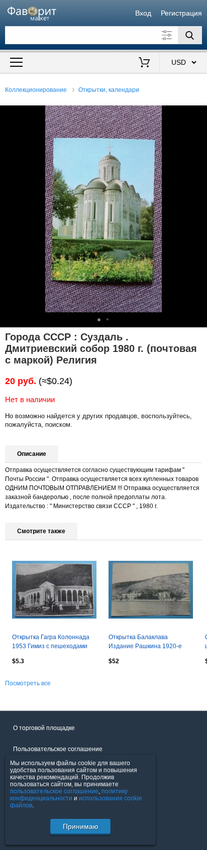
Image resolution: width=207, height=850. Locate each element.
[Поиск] (190, 35)
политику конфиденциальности (69, 795)
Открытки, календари (108, 89)
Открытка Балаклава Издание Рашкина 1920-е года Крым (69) (145, 643)
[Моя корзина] (144, 63)
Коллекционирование (36, 89)
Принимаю (80, 826)
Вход (143, 13)
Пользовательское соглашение (57, 749)
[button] (198, 114)
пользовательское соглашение (54, 791)
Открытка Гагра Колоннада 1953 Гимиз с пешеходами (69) (50, 643)
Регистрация (181, 13)
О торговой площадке (44, 728)
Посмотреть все (28, 683)
